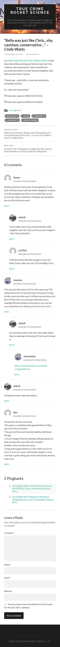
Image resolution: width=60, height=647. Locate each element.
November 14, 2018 (13, 54)
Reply (6, 206)
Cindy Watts (13, 120)
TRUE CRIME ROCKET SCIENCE (30, 11)
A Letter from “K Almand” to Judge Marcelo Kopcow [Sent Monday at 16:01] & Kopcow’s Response (28, 149)
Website (8, 591)
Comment (9, 533)
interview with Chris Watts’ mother (27, 60)
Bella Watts (12, 116)
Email (7, 578)
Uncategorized (15, 110)
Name (7, 564)
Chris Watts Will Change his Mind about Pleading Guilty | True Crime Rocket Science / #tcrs (33, 500)
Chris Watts (39, 116)
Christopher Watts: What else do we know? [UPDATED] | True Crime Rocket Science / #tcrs (32, 489)
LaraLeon (17, 280)
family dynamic (30, 120)
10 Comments (32, 54)
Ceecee (26, 116)
